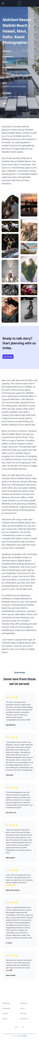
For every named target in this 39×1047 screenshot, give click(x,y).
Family (6, 62)
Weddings (7, 51)
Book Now (23, 1019)
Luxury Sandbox (22, 1036)
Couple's (5, 1014)
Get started (8, 357)
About (22, 1008)
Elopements (8, 56)
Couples (6, 73)
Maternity (7, 67)
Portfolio (23, 1014)
